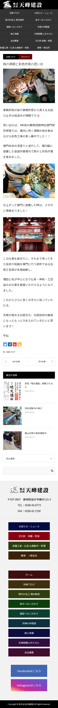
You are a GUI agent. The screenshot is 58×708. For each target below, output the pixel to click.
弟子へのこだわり (43, 19)
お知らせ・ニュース (43, 12)
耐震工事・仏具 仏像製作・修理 (14, 47)
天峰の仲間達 (43, 26)
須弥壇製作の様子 (33, 408)
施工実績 (15, 33)
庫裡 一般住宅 (43, 47)
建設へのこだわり (14, 26)
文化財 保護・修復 (43, 40)
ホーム (29, 574)
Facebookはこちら (29, 671)
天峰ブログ (14, 12)
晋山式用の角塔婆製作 (35, 433)
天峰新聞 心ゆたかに (43, 33)
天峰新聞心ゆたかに (29, 642)
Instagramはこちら (29, 685)
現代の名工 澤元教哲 (14, 19)
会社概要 (15, 40)
